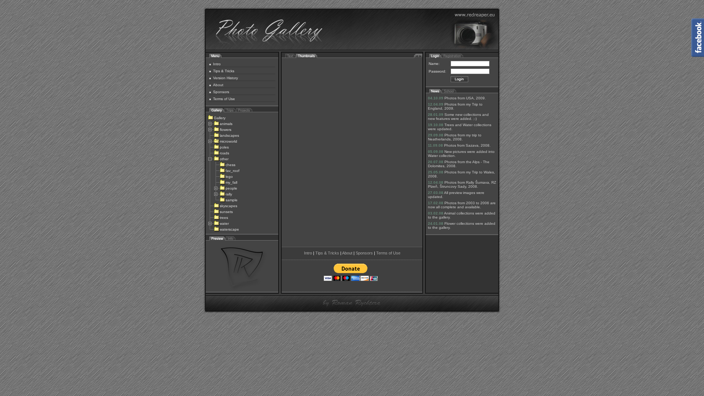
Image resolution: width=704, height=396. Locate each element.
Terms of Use (224, 99)
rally (228, 194)
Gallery (219, 118)
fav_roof (232, 171)
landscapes (229, 135)
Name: (434, 64)
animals (226, 124)
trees (224, 218)
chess (230, 165)
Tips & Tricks (223, 71)
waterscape (229, 229)
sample (231, 200)
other (224, 159)
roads (224, 153)
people (231, 188)
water (224, 223)
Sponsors (221, 92)
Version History (225, 78)
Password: (437, 71)
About (218, 85)
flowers (225, 130)
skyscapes (228, 206)
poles (224, 147)
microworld (228, 141)
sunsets (226, 212)
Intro (217, 64)
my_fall (231, 182)
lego (229, 177)
